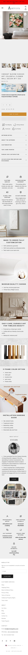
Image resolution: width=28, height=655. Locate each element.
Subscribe (7, 576)
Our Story (4, 608)
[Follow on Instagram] (6, 641)
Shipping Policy (5, 587)
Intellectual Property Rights (8, 597)
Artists (3, 613)
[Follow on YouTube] (14, 641)
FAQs (3, 585)
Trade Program (5, 621)
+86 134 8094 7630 (12, 631)
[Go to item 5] (23, 65)
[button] (14, 119)
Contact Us (4, 615)
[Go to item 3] (14, 67)
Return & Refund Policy (7, 590)
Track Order (5, 600)
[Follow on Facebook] (2, 641)
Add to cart (14, 114)
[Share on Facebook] (6, 109)
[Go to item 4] (18, 66)
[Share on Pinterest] (11, 109)
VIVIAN (14, 479)
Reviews (4, 618)
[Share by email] (13, 109)
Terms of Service (6, 595)
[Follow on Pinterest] (10, 641)
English (13, 647)
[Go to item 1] (4, 65)
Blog (3, 610)
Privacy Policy (5, 592)
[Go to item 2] (9, 65)
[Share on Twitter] (9, 109)
